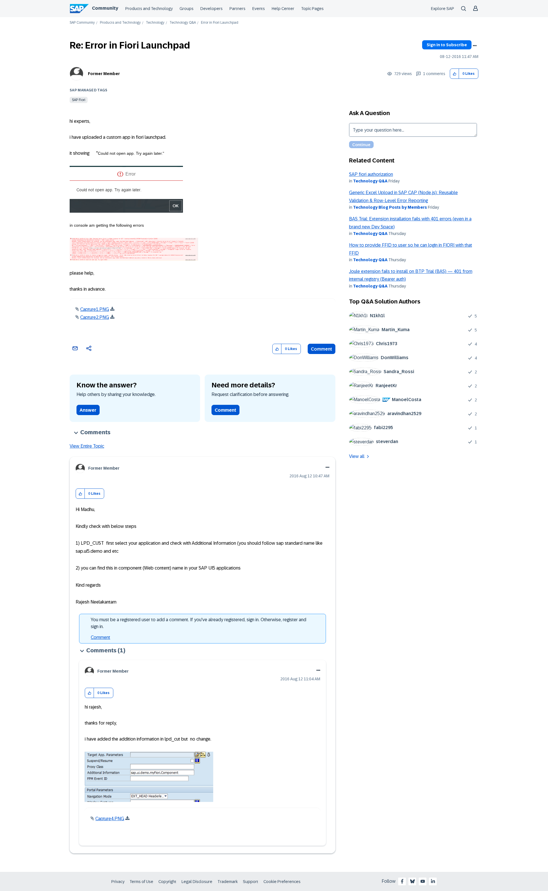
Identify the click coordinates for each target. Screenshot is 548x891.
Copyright (167, 881)
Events (258, 8)
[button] (454, 74)
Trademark (227, 881)
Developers (211, 8)
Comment (321, 349)
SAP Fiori (78, 100)
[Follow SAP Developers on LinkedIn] (433, 881)
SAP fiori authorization (371, 174)
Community (105, 8)
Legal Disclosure (197, 881)
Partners (237, 8)
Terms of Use (141, 881)
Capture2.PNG (94, 317)
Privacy (117, 881)
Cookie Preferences (282, 881)
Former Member (104, 73)
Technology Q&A (183, 23)
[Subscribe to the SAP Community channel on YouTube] (422, 881)
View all (356, 456)
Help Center (283, 8)
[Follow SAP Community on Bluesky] (412, 881)
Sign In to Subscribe (447, 45)
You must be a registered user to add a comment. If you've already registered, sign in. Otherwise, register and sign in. (198, 623)
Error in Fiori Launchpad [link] (219, 23)
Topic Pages (312, 8)
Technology (155, 23)
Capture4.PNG (109, 818)
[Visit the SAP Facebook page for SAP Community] (402, 881)
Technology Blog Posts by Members (390, 207)
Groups (187, 8)
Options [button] (474, 45)
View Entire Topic (87, 446)
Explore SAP (442, 8)
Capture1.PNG (94, 309)
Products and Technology (149, 8)
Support (250, 881)
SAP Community (82, 23)
